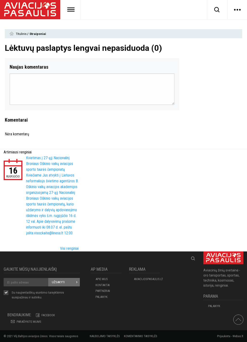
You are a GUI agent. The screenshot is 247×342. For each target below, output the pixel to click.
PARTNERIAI (103, 291)
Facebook (48, 315)
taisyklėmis (56, 292)
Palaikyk (102, 297)
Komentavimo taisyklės (140, 336)
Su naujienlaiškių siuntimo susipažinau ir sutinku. (38, 295)
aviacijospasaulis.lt (147, 279)
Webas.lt (238, 336)
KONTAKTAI (103, 285)
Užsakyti (58, 282)
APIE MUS (102, 279)
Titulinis (21, 34)
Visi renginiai (69, 248)
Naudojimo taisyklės (105, 336)
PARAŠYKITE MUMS (29, 321)
